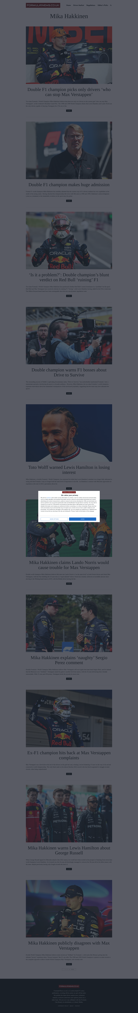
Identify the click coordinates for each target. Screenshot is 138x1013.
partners (49, 497)
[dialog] (69, 506)
